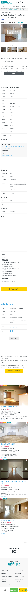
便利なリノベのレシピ (7, 576)
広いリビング (12, 146)
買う (9, 6)
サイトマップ (17, 581)
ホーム (2, 9)
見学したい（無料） (14, 289)
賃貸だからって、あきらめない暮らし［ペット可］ (13, 482)
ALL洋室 (4, 148)
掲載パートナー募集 (19, 576)
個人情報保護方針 (19, 579)
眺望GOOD (17, 146)
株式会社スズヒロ (7, 304)
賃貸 (6, 9)
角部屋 (8, 148)
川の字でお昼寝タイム (7, 520)
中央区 (20, 9)
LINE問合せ (15, 590)
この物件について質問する (14, 371)
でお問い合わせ (14, 327)
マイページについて (19, 570)
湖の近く (23, 146)
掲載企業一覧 (18, 573)
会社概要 (4, 579)
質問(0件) (20, 22)
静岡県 (10, 9)
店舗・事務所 (16, 6)
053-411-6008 (13, 326)
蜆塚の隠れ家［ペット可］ (8, 444)
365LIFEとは (5, 570)
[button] (26, 394)
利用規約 (4, 581)
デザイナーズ (5, 146)
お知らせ (4, 573)
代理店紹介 (14, 338)
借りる (4, 6)
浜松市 (15, 9)
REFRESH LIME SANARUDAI (10, 407)
